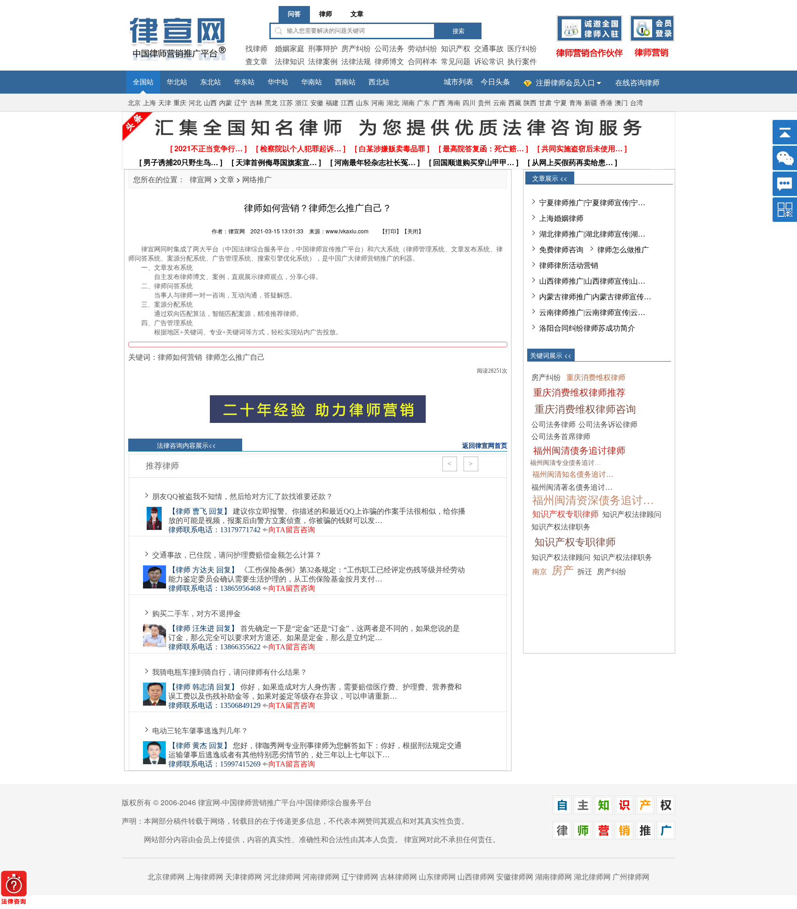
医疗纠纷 (522, 48)
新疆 (590, 103)
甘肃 (545, 103)
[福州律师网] (645, 811)
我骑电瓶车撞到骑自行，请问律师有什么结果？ (229, 672)
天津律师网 (243, 876)
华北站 (177, 82)
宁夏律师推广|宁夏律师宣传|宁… (592, 203)
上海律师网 (204, 876)
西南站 (345, 82)
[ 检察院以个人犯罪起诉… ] (300, 148)
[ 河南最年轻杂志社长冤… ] (375, 162)
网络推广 (257, 179)
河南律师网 (321, 876)
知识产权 (455, 48)
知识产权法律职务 (560, 527)
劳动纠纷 (422, 48)
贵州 (484, 103)
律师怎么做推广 (623, 250)
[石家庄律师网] (603, 837)
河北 (195, 103)
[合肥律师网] (624, 837)
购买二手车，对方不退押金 (196, 614)
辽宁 (240, 103)
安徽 (316, 103)
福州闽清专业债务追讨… (565, 462)
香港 (606, 103)
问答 (294, 14)
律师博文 (389, 61)
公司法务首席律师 (560, 436)
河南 (377, 103)
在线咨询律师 (637, 83)
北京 (134, 103)
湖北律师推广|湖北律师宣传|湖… (592, 234)
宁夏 (560, 103)
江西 (347, 103)
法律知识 (289, 61)
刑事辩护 (323, 48)
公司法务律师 (553, 424)
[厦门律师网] (562, 811)
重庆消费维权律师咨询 (585, 409)
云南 (499, 103)
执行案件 (522, 61)
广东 (423, 103)
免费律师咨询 (561, 250)
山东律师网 (437, 876)
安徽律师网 (514, 876)
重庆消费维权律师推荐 (579, 392)
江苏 (286, 103)
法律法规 (356, 61)
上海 (149, 103)
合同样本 (422, 61)
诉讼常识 (489, 61)
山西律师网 (476, 876)
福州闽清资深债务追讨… (593, 500)
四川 (469, 103)
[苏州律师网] (582, 837)
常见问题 (455, 61)
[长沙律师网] (665, 811)
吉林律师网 (398, 876)
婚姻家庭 (289, 48)
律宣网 (201, 179)
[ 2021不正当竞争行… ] (208, 148)
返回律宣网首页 (484, 445)
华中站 (278, 82)
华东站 (244, 82)
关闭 (412, 231)
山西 (210, 103)
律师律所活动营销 (568, 265)
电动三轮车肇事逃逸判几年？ (200, 731)
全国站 (143, 82)
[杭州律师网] (665, 837)
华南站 (311, 82)
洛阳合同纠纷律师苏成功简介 (587, 328)
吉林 (256, 103)
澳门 (621, 103)
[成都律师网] (582, 811)
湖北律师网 (592, 876)
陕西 (529, 103)
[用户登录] (652, 57)
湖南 (408, 103)
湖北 (393, 103)
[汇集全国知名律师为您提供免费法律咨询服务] (396, 135)
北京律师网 (166, 876)
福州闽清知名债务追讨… (572, 474)
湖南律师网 (553, 876)
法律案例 (323, 61)
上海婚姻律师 (561, 218)
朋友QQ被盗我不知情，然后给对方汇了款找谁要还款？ (242, 496)
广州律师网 (631, 876)
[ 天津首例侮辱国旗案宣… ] (276, 162)
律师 (325, 14)
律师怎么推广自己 (235, 356)
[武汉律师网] (603, 811)
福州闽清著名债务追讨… (572, 487)
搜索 (458, 31)
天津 (164, 103)
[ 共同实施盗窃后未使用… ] (582, 148)
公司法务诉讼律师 (607, 424)
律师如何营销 (180, 356)
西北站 (379, 82)
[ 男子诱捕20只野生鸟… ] (180, 162)
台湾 (636, 103)
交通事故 (489, 48)
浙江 (301, 103)
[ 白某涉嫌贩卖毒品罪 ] (392, 148)
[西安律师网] (624, 811)
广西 (438, 103)
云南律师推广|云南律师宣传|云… (592, 312)
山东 (362, 103)
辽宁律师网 (359, 876)
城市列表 (458, 82)
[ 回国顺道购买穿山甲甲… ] (473, 162)
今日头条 (495, 82)
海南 (453, 103)
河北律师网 (282, 876)
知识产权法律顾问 (631, 514)
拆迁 (584, 572)
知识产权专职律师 (565, 514)
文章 (357, 14)
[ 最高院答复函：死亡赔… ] (483, 148)
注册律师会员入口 (565, 83)
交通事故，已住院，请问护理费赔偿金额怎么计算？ (237, 555)
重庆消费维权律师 (595, 377)
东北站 (210, 82)
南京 (539, 572)
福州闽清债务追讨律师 (579, 451)
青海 (575, 103)
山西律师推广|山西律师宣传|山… (592, 281)
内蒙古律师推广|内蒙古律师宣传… (595, 297)
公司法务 (389, 48)
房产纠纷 (356, 48)
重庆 (179, 103)
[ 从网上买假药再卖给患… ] (572, 162)
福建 (332, 103)
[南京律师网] (645, 837)
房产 (563, 570)
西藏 (514, 103)
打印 (390, 231)
